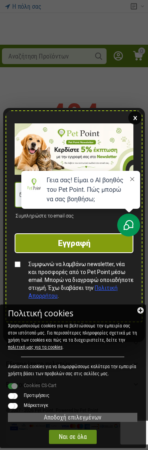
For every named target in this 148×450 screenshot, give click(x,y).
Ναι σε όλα (73, 437)
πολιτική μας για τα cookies (35, 347)
